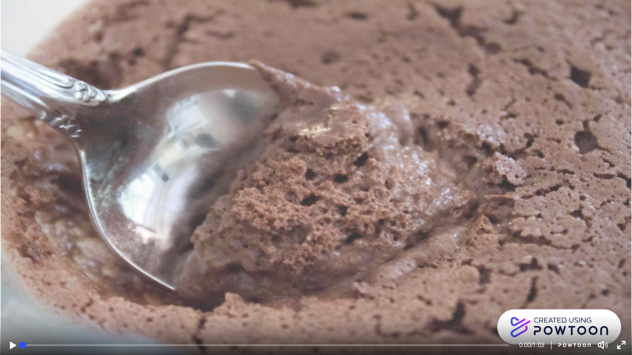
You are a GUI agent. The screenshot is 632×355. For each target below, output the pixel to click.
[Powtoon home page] (571, 345)
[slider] (22, 345)
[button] (13, 345)
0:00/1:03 (532, 345)
